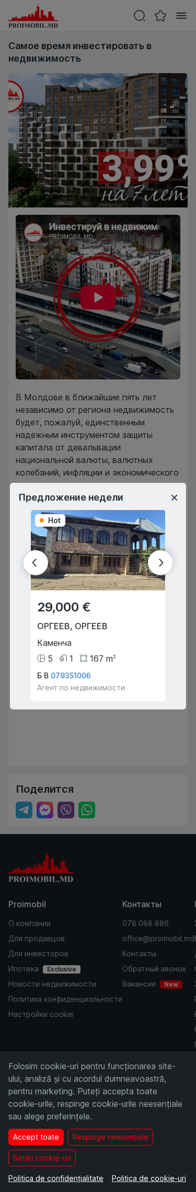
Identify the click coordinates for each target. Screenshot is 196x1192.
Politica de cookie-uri (149, 1178)
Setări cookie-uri (42, 1157)
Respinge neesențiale (110, 1136)
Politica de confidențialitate (55, 1178)
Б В (43, 675)
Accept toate (36, 1136)
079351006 (71, 675)
